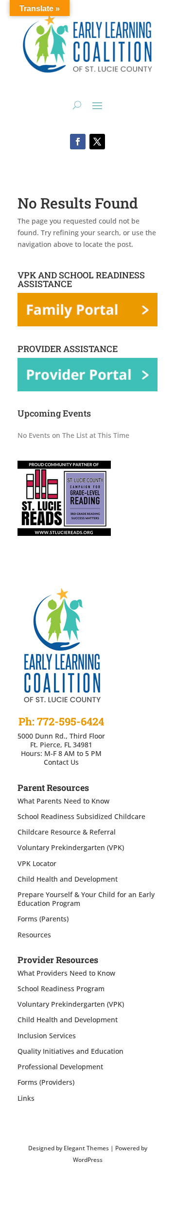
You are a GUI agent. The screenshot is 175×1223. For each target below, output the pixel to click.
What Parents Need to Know (63, 800)
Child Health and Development (68, 879)
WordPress (88, 1160)
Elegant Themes (86, 1148)
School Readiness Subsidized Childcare (81, 816)
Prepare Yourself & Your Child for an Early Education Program (86, 899)
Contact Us (61, 762)
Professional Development (60, 1066)
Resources (34, 934)
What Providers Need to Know (66, 973)
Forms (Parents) (43, 918)
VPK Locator (37, 863)
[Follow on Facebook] (78, 141)
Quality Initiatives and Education (70, 1051)
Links (26, 1098)
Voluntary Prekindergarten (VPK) (71, 847)
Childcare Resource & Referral (67, 832)
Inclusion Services (47, 1035)
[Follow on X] (97, 141)
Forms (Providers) (46, 1082)
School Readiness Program (61, 988)
